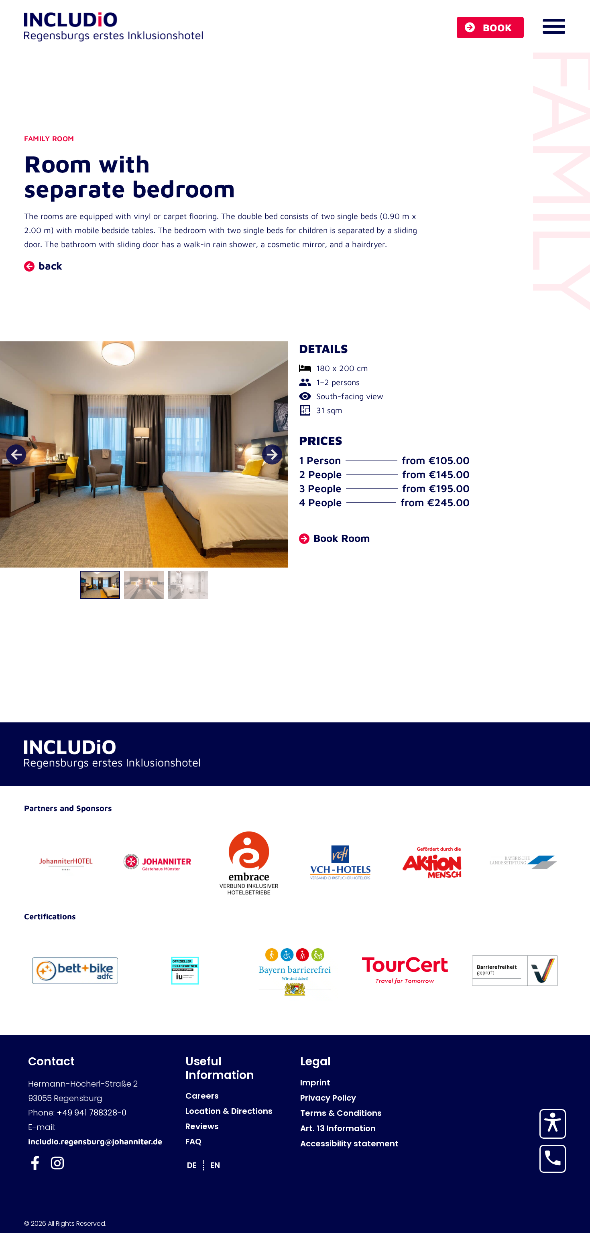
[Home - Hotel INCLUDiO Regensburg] (114, 27)
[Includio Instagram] (57, 1163)
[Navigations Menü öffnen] (554, 26)
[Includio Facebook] (35, 1163)
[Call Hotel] (552, 1158)
